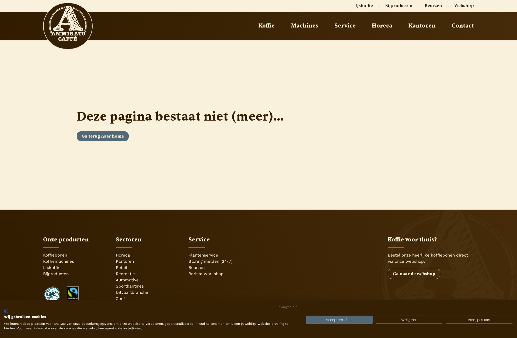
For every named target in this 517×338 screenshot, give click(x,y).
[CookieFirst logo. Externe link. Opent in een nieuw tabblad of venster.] (6, 311)
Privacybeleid (287, 307)
